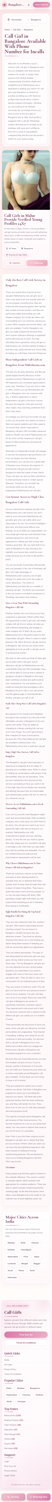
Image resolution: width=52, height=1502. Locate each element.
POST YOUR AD (41, 5)
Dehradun (12, 1277)
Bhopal (24, 1263)
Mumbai (11, 1243)
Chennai (35, 1243)
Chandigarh (26, 1250)
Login (6, 1461)
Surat (10, 1270)
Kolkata (11, 1250)
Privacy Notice (10, 1470)
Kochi (32, 1270)
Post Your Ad (26, 1334)
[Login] (28, 4)
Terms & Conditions (26, 1342)
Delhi (23, 1243)
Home (7, 30)
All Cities (8, 1364)
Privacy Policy (10, 1369)
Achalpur (21, 1401)
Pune (26, 1256)
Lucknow (12, 1263)
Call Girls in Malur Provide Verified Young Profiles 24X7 (23, 219)
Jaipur (36, 1256)
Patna (21, 1270)
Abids (9, 1401)
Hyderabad (13, 1256)
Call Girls (17, 30)
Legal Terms (9, 1475)
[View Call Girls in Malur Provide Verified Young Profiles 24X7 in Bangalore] (26, 180)
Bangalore (28, 30)
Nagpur (37, 1263)
